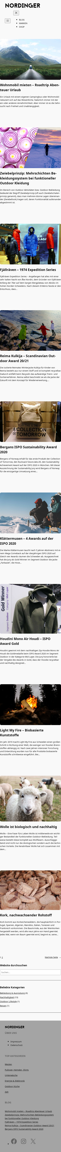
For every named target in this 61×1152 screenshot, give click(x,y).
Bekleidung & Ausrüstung (12, 993)
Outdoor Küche (12, 1086)
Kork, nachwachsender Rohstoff (26, 915)
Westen (8, 1064)
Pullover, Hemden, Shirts (17, 1070)
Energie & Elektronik (15, 1080)
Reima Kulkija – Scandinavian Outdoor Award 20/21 (28, 358)
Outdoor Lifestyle (8, 1001)
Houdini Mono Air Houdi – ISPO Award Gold (25, 641)
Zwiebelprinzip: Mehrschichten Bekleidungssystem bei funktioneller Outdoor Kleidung (28, 178)
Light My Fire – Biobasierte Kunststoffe (22, 732)
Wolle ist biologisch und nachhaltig (28, 826)
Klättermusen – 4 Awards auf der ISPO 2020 (26, 541)
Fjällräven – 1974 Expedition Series (28, 269)
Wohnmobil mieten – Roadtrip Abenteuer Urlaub (29, 87)
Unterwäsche (11, 1075)
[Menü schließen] (16, 13)
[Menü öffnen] (7, 20)
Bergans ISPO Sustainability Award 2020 (28, 449)
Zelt (6, 1092)
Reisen (3, 1005)
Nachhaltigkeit (7, 997)
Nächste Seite (53, 957)
